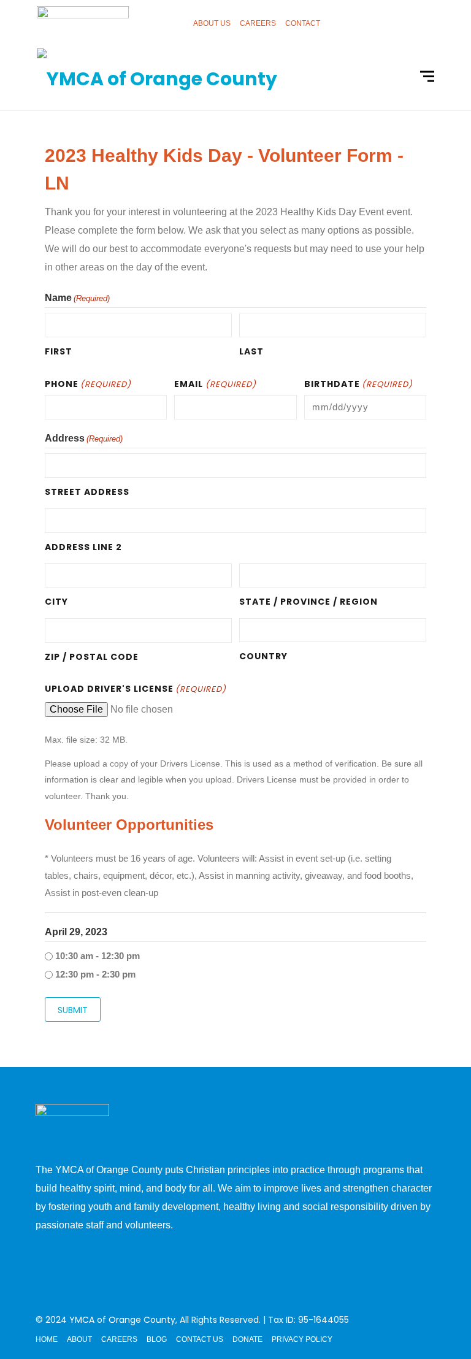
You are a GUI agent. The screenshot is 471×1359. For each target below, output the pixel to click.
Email (215, 384)
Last (251, 351)
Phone (88, 384)
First (58, 351)
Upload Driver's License (135, 689)
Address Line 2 (83, 547)
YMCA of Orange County (122, 1320)
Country (263, 656)
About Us (212, 23)
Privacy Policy (302, 1339)
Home (47, 1339)
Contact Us (199, 1339)
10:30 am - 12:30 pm (97, 956)
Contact (302, 23)
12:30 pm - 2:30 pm (95, 974)
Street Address (87, 492)
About (79, 1339)
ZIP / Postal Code (92, 657)
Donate (247, 1339)
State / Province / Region (308, 601)
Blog (157, 1339)
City (56, 601)
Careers (258, 23)
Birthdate (358, 384)
